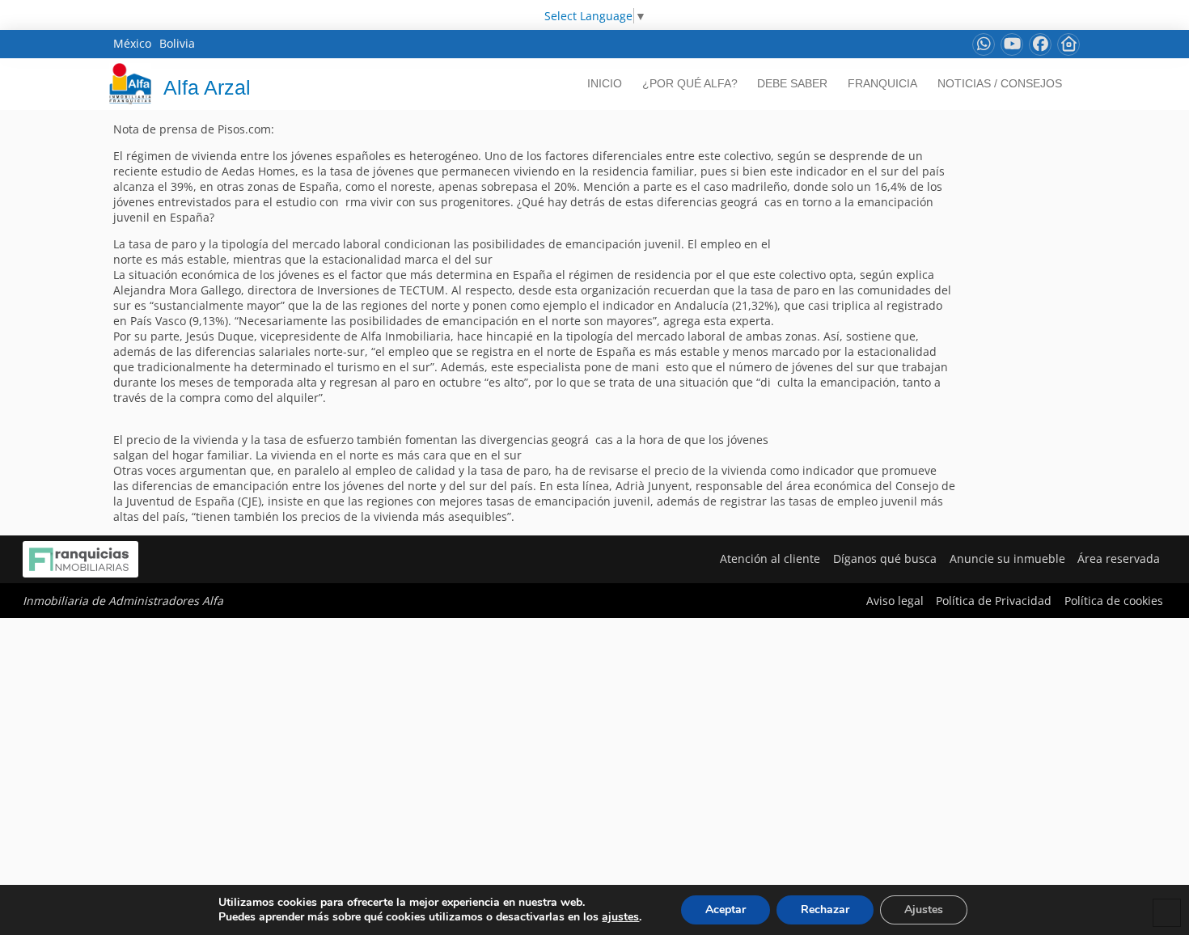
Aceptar (725, 909)
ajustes (620, 917)
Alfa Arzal (207, 87)
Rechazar (825, 909)
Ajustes (923, 909)
